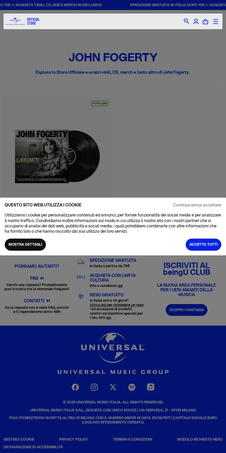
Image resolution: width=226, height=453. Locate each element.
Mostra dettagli (25, 244)
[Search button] (186, 21)
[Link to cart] (205, 21)
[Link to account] (196, 21)
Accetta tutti (203, 244)
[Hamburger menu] (215, 21)
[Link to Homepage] (23, 21)
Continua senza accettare (197, 205)
